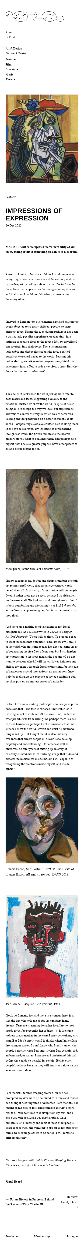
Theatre (10, 79)
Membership (42, 1236)
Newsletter (11, 1236)
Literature (12, 69)
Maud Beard (14, 1181)
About (10, 32)
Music (10, 74)
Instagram (73, 1236)
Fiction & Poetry (16, 53)
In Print (10, 37)
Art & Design (14, 48)
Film (8, 64)
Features (11, 59)
